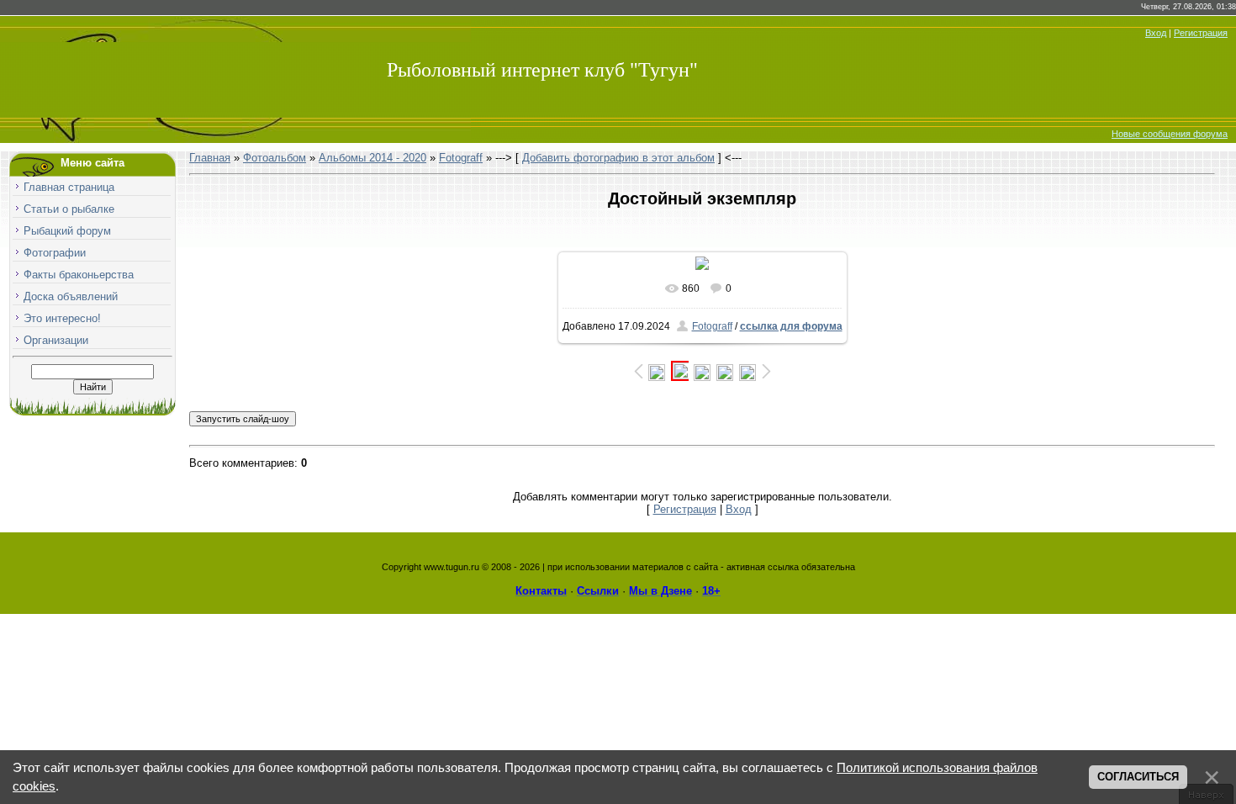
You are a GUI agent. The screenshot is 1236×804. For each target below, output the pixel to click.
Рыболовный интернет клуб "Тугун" (542, 70)
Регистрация (1201, 33)
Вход (1155, 33)
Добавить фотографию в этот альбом (618, 157)
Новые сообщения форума (1170, 134)
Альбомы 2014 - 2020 (372, 157)
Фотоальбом (274, 157)
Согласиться (1138, 776)
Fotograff (461, 157)
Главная (209, 157)
